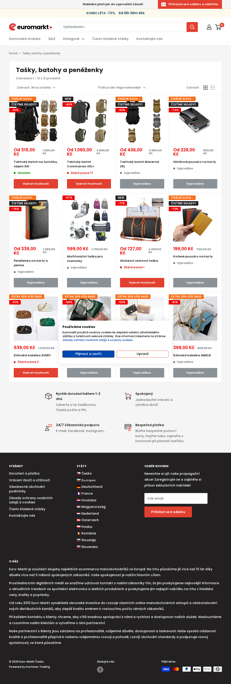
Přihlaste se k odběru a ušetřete (193, 4)
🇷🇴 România (86, 533)
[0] (218, 27)
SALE (51, 38)
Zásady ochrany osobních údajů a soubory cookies (97, 340)
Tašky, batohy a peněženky (41, 53)
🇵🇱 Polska (84, 527)
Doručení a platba (24, 473)
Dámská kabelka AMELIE (192, 355)
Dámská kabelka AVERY (32, 355)
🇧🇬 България (86, 480)
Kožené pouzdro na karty (193, 256)
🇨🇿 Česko (84, 473)
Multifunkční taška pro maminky (85, 258)
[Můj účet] (209, 27)
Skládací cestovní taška (139, 261)
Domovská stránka (24, 38)
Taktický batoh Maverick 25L (139, 164)
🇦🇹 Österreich (88, 520)
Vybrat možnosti (36, 184)
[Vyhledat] (192, 27)
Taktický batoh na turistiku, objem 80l (36, 164)
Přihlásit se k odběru (168, 512)
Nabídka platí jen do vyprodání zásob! (113, 4)
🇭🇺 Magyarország (91, 506)
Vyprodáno (142, 184)
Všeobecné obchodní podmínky (27, 488)
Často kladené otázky (110, 38)
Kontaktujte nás (149, 38)
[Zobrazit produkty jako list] (213, 88)
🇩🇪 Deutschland (89, 486)
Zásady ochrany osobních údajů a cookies (31, 500)
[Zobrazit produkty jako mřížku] (205, 88)
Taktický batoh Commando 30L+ (80, 164)
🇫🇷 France (85, 493)
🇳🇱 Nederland (88, 513)
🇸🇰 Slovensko (87, 547)
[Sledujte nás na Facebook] (100, 669)
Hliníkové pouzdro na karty (194, 162)
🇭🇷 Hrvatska (86, 500)
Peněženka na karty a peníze (31, 263)
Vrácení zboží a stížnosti (29, 480)
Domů (13, 53)
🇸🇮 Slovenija (86, 540)
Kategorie (71, 38)
